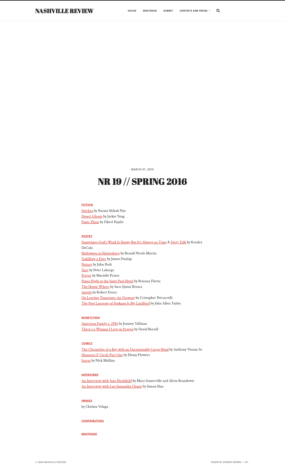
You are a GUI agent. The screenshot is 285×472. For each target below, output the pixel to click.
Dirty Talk (178, 242)
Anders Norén (232, 462)
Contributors (92, 421)
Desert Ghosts (91, 216)
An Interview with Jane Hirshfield (106, 380)
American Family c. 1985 (99, 323)
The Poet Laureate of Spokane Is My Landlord (115, 303)
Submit (168, 10)
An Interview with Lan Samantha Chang (111, 386)
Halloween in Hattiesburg (100, 253)
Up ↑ (247, 462)
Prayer (86, 275)
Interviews (89, 375)
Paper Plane (90, 222)
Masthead (150, 10)
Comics (87, 343)
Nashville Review (64, 11)
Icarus (86, 360)
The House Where (95, 286)
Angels (86, 292)
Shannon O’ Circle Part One (102, 355)
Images (86, 400)
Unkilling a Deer (93, 259)
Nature (86, 264)
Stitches (87, 210)
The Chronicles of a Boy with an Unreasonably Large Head (125, 349)
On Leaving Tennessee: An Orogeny (108, 297)
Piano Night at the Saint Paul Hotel (107, 281)
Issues (132, 10)
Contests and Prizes (194, 10)
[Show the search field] (218, 10)
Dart (84, 270)
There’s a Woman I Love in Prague (107, 329)
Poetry (87, 236)
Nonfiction (90, 317)
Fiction (87, 205)
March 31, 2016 (142, 169)
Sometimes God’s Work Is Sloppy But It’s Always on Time (124, 242)
